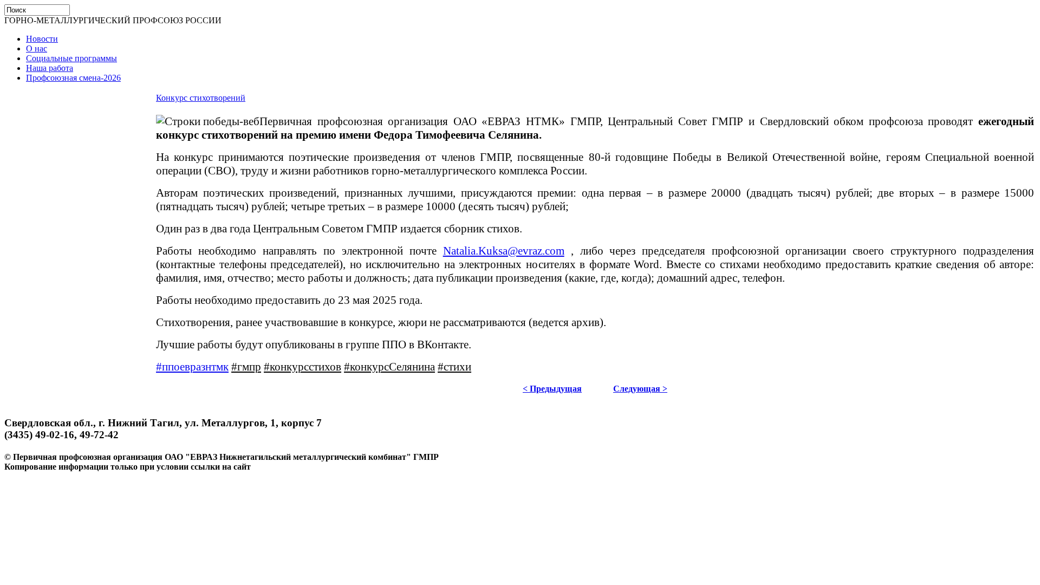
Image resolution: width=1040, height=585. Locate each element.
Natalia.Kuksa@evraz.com (503, 250)
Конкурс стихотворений (200, 97)
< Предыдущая (552, 388)
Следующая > (640, 388)
